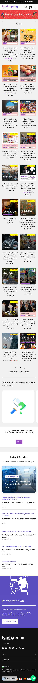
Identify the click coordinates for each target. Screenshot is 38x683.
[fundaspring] (10, 6)
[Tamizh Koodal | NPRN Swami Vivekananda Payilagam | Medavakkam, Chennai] (10, 73)
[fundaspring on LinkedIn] (10, 648)
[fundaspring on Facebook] (3, 648)
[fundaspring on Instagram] (6, 648)
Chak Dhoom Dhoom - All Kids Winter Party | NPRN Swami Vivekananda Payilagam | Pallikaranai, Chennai (28, 52)
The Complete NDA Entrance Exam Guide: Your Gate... (19, 536)
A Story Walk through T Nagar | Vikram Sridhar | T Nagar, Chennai (10, 186)
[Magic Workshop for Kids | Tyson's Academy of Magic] (28, 276)
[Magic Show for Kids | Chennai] (10, 207)
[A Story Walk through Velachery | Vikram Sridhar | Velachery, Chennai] (10, 341)
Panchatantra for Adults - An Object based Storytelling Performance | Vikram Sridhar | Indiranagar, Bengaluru (28, 222)
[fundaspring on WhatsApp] (20, 648)
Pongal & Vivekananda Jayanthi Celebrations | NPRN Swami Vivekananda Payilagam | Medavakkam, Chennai (10, 52)
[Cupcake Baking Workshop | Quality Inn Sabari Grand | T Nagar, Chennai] (28, 73)
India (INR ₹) (7, 666)
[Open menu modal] (35, 7)
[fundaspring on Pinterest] (13, 648)
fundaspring (14, 669)
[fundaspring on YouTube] (23, 648)
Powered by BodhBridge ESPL (9, 673)
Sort (20, 24)
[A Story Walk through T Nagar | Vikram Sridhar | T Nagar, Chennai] (10, 173)
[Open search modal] (26, 7)
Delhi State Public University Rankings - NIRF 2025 (18, 550)
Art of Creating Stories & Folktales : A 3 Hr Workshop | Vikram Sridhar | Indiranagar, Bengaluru (10, 257)
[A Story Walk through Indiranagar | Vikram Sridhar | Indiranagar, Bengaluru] (10, 276)
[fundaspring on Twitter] (16, 648)
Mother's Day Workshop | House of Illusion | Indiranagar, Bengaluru (10, 153)
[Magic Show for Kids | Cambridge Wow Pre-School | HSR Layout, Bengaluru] (28, 173)
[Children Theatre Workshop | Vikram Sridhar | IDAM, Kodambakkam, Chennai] (28, 108)
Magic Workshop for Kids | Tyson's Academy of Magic (28, 289)
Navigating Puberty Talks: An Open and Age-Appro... (18, 565)
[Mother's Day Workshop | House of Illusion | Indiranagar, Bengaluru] (10, 140)
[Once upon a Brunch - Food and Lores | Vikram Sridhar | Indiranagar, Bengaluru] (28, 242)
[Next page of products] (25, 368)
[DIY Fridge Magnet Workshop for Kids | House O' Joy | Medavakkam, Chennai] (10, 108)
